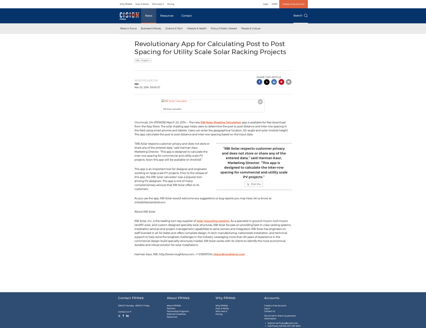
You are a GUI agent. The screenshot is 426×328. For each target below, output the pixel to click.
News (148, 15)
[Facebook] (123, 315)
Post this (256, 184)
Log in (267, 308)
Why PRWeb (126, 4)
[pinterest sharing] (281, 82)
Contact (186, 15)
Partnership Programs (178, 311)
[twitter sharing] (267, 82)
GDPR (275, 4)
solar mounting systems (213, 221)
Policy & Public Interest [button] (224, 28)
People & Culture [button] (250, 28)
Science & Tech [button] (174, 28)
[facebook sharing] (259, 82)
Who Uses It (158, 4)
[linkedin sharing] (274, 82)
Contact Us (123, 312)
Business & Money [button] (151, 28)
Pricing (170, 4)
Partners (171, 308)
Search (297, 15)
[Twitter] (119, 315)
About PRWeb (174, 305)
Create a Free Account (294, 4)
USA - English (142, 60)
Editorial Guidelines (176, 314)
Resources (166, 15)
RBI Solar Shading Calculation (221, 122)
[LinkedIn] (127, 315)
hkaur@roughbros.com (229, 254)
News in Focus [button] (128, 28)
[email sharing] (289, 82)
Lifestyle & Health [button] (197, 28)
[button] (213, 101)
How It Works (142, 4)
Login (265, 4)
